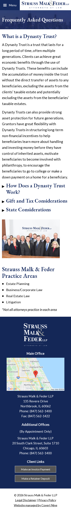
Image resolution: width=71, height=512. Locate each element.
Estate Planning (17, 284)
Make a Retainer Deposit (35, 478)
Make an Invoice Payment (35, 469)
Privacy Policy (47, 500)
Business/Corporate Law (24, 290)
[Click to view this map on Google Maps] (35, 389)
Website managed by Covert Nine (35, 505)
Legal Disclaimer (25, 500)
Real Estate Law (18, 296)
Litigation (13, 302)
